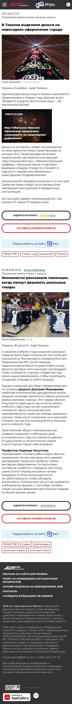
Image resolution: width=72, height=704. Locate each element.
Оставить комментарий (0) (36, 228)
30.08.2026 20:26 (11, 270)
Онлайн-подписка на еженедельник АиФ (33, 586)
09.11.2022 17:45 (10, 13)
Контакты (10, 591)
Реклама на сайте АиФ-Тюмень (25, 574)
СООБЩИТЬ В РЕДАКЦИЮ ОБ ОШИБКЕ (28, 596)
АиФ (29, 339)
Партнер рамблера (32, 688)
